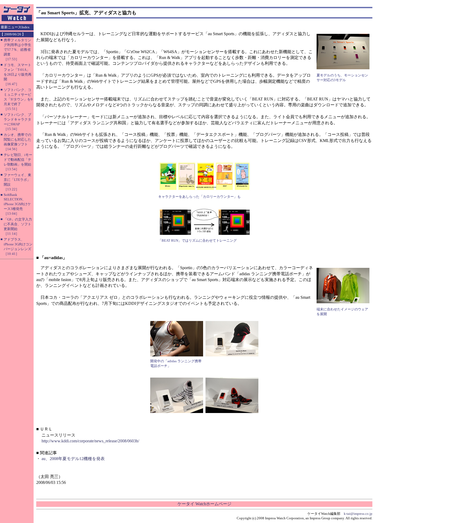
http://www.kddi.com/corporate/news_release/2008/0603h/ (90, 441)
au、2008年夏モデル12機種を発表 (73, 458)
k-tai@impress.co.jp (358, 514)
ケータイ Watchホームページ (204, 504)
